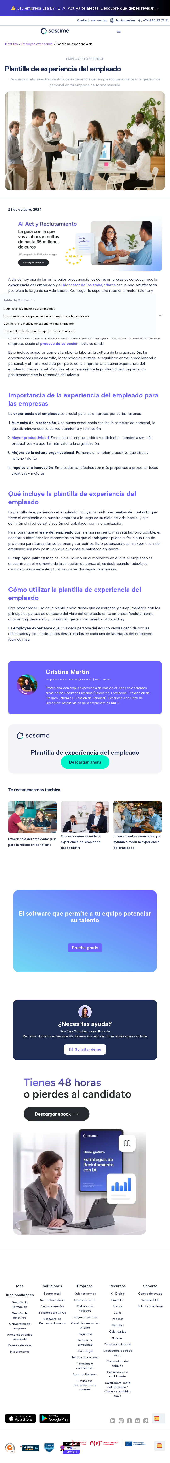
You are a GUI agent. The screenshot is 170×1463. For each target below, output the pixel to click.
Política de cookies (85, 1357)
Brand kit (117, 1300)
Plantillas (11, 44)
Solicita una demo (150, 1306)
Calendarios (117, 1331)
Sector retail (52, 1293)
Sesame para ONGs (52, 1312)
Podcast (117, 1319)
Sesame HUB (150, 1300)
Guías (117, 1312)
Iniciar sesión (125, 20)
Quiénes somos (85, 1293)
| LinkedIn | (85, 679)
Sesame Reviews (85, 1374)
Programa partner (85, 1317)
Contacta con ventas (92, 20)
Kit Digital (118, 1293)
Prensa (117, 1306)
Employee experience (37, 44)
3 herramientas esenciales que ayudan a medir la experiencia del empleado (136, 842)
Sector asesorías (52, 1306)
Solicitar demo (88, 1049)
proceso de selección (59, 343)
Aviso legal (85, 1351)
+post (106, 679)
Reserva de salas (20, 1345)
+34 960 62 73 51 (155, 20)
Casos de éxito (85, 1300)
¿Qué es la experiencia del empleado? (29, 309)
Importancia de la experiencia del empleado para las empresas (46, 316)
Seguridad (85, 1334)
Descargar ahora (85, 762)
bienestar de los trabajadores (89, 285)
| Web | (97, 679)
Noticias (117, 1338)
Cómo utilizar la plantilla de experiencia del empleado (39, 331)
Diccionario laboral (117, 1344)
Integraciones (19, 1351)
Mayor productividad (30, 437)
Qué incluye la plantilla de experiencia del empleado (38, 323)
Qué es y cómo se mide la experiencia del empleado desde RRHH (81, 842)
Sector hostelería (52, 1300)
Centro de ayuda (150, 1293)
